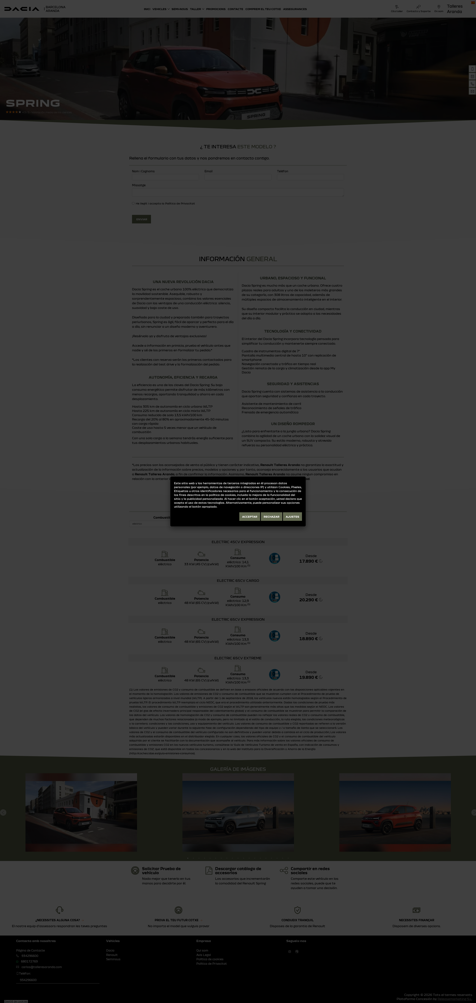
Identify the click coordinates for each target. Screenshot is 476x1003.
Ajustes (292, 516)
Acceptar (249, 516)
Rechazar (271, 516)
